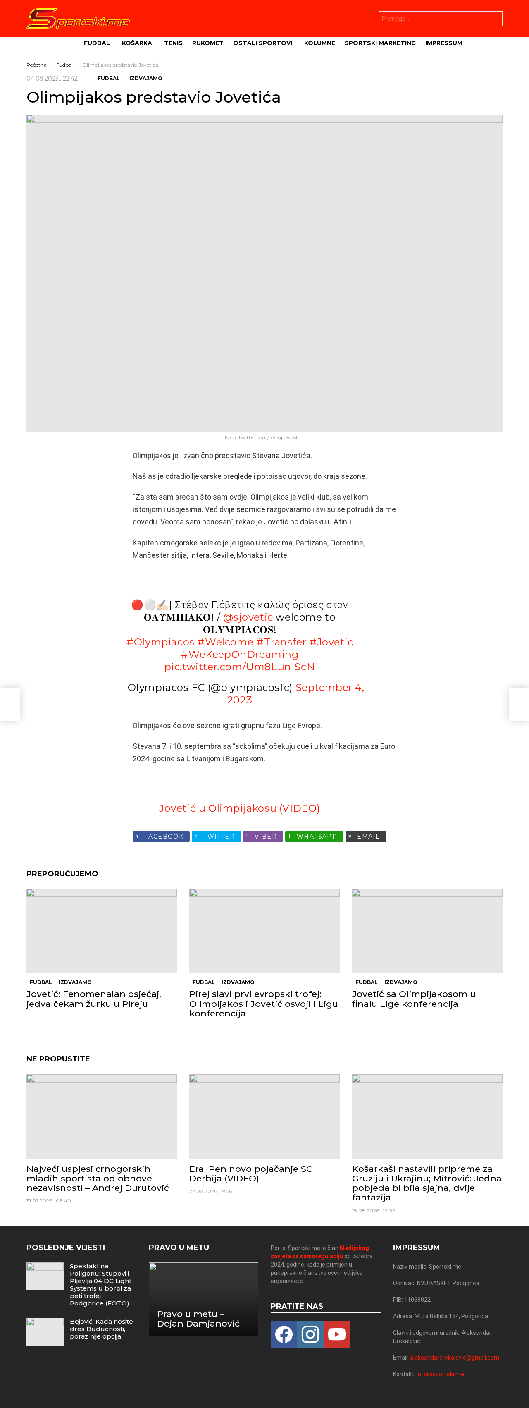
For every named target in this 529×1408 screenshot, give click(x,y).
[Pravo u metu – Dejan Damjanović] (204, 1299)
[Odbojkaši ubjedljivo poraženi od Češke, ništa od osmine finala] (10, 704)
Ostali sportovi (262, 43)
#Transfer (281, 642)
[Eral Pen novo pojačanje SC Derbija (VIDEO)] (264, 1116)
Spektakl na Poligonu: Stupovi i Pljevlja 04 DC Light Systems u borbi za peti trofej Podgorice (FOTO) (100, 1284)
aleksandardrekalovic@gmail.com (454, 1357)
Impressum (443, 43)
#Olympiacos (160, 642)
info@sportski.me (440, 1374)
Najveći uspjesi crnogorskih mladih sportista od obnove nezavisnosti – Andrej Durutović (97, 1178)
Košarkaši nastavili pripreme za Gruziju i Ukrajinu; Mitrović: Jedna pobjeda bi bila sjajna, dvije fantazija (427, 1183)
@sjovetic (248, 617)
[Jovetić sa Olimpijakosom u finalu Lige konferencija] (427, 931)
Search (494, 19)
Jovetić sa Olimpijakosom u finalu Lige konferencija (414, 999)
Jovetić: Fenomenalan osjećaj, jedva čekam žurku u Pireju (93, 999)
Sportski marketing (380, 43)
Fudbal (97, 43)
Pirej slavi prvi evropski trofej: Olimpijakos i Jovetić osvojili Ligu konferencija (263, 1003)
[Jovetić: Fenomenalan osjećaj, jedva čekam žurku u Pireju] (101, 931)
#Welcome (225, 642)
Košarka (137, 43)
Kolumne (319, 43)
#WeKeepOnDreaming (239, 654)
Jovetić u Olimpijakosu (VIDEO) (239, 808)
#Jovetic (331, 642)
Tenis (173, 43)
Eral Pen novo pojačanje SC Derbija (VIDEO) (250, 1173)
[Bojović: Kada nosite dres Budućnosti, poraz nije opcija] (45, 1332)
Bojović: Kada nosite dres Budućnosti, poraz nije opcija (101, 1328)
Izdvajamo (75, 982)
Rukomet (208, 43)
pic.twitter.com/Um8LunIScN (239, 667)
